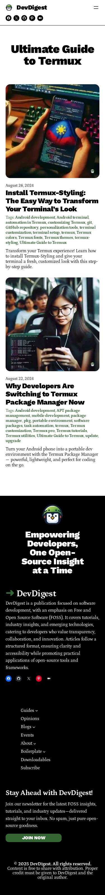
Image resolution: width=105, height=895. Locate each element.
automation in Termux (26, 222)
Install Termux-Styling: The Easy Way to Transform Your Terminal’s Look (52, 201)
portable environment (52, 420)
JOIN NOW (33, 837)
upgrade (13, 440)
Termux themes (58, 237)
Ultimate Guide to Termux (43, 242)
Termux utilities (20, 435)
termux (68, 232)
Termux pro (44, 430)
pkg (27, 420)
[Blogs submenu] (33, 727)
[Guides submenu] (36, 710)
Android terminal (72, 217)
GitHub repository (22, 227)
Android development (35, 217)
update (91, 435)
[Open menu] (96, 7)
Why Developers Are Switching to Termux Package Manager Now (45, 394)
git (89, 222)
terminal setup (46, 232)
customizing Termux (66, 222)
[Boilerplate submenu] (44, 751)
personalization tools (59, 227)
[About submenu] (34, 743)
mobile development (50, 415)
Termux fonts (30, 237)
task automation (38, 425)
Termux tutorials (71, 430)
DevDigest (32, 7)
